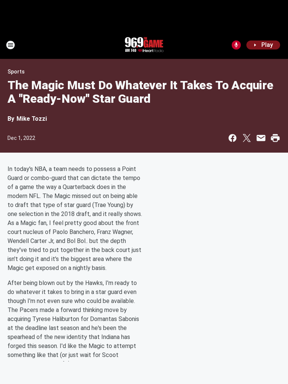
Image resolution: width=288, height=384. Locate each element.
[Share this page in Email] (261, 138)
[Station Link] (144, 45)
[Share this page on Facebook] (232, 138)
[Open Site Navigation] (10, 45)
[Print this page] (275, 138)
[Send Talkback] (236, 45)
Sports (16, 72)
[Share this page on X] (247, 138)
